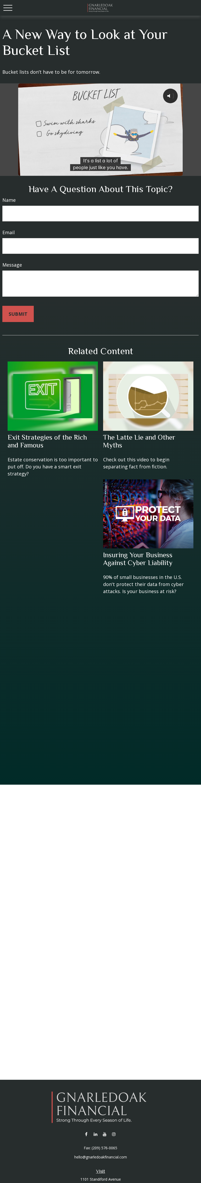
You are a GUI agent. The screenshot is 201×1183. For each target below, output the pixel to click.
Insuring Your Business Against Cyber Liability (137, 559)
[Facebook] (86, 1134)
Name (9, 200)
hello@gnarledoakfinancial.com (100, 1157)
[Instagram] (113, 1134)
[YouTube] (104, 1134)
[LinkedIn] (95, 1134)
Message (12, 265)
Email (8, 232)
